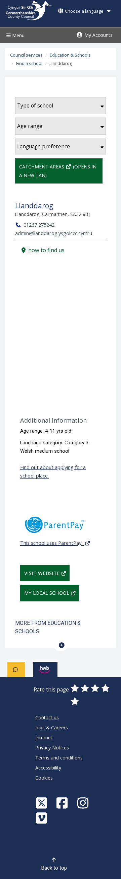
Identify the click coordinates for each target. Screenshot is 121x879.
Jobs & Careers (51, 727)
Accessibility (48, 767)
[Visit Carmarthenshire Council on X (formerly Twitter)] (42, 802)
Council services (26, 55)
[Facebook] (63, 802)
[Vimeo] (42, 817)
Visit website (42, 573)
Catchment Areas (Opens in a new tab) (57, 170)
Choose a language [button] (84, 11)
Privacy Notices (52, 747)
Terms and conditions (59, 757)
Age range (29, 126)
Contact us (47, 717)
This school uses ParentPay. (52, 542)
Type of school (35, 105)
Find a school (29, 63)
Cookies (44, 778)
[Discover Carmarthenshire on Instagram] (83, 802)
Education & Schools (70, 55)
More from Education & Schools (48, 627)
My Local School (46, 592)
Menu (18, 35)
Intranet (43, 737)
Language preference (43, 146)
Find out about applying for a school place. (53, 471)
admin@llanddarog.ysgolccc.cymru (53, 233)
